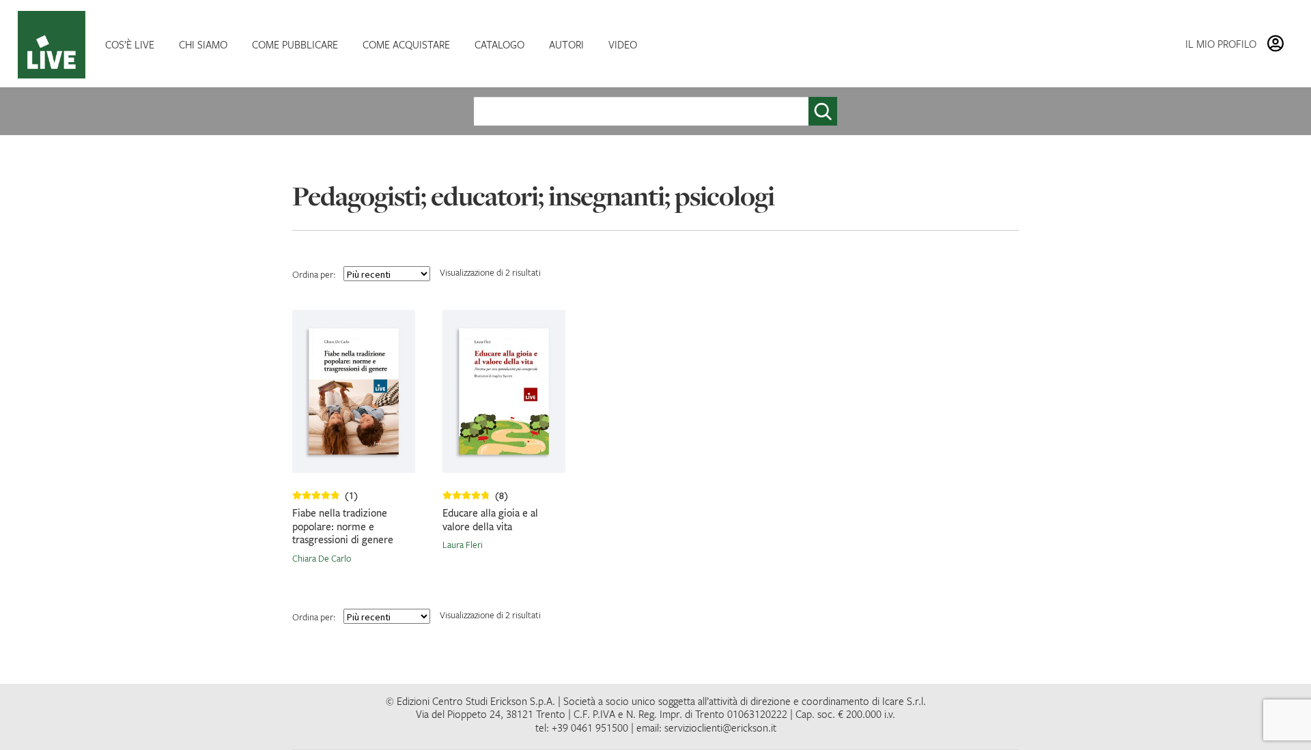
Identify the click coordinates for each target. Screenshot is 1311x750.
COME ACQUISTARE (406, 44)
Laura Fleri (462, 544)
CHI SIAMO (203, 44)
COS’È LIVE (129, 44)
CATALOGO (499, 44)
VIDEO (622, 44)
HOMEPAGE (54, 44)
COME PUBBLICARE (295, 44)
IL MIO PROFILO (1220, 44)
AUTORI (566, 44)
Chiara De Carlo (321, 558)
